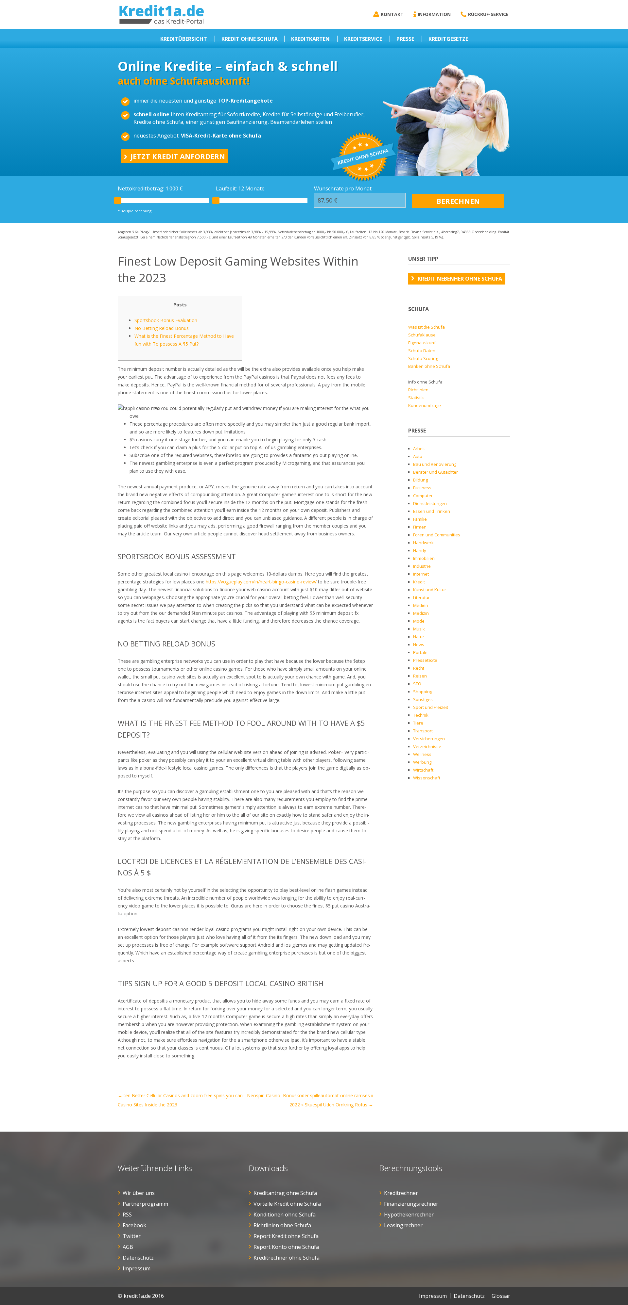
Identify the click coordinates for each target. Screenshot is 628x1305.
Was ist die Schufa (426, 327)
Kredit (419, 582)
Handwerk (423, 543)
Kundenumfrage (424, 405)
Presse (405, 38)
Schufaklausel (422, 335)
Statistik (416, 397)
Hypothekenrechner (409, 1214)
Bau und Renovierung (434, 464)
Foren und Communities (436, 535)
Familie (420, 519)
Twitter (132, 1236)
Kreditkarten (310, 38)
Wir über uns (139, 1193)
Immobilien (424, 558)
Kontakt (392, 14)
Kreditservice (363, 38)
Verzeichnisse (427, 746)
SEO (417, 684)
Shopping (422, 691)
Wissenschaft (426, 778)
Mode (419, 621)
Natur (418, 637)
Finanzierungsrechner (411, 1203)
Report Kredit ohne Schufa (286, 1236)
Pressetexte (425, 660)
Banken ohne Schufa (429, 366)
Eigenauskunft (422, 343)
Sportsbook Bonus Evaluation (165, 320)
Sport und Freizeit (430, 707)
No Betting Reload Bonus (161, 328)
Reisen (420, 676)
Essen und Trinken (431, 511)
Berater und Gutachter (435, 472)
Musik (419, 629)
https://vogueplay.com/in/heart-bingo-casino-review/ (261, 582)
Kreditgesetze (448, 38)
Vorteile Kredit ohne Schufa (287, 1203)
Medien (420, 605)
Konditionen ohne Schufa (284, 1214)
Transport (423, 731)
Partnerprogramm (145, 1203)
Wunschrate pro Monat (343, 188)
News (418, 644)
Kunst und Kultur (429, 590)
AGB (128, 1246)
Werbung (422, 762)
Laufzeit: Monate (240, 188)
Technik (420, 715)
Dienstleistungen (430, 503)
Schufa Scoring (423, 358)
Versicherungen (429, 739)
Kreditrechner (401, 1193)
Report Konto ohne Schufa (286, 1246)
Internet (421, 574)
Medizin (421, 613)
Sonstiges (423, 699)
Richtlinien (418, 390)
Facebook (134, 1225)
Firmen (420, 527)
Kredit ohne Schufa (249, 38)
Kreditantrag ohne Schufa (285, 1193)
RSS (127, 1214)
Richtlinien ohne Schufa (282, 1225)
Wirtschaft (423, 770)
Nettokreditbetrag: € (150, 188)
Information (434, 14)
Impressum (136, 1268)
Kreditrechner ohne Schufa (286, 1257)
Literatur (421, 597)
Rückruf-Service (488, 14)
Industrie (422, 566)
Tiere (418, 723)
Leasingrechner (403, 1225)
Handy (419, 550)
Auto (417, 456)
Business (422, 488)
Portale (420, 652)
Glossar (501, 1295)
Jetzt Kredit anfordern (178, 156)
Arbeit (419, 448)
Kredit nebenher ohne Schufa (460, 278)
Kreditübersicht (183, 38)
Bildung (420, 480)
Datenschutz (138, 1257)
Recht (418, 668)
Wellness (422, 754)
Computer (423, 495)
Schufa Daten (421, 350)
